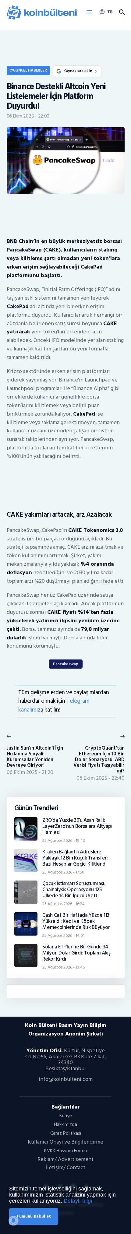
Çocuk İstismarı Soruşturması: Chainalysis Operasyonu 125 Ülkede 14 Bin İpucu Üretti (73, 890)
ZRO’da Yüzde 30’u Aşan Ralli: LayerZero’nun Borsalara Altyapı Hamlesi (77, 826)
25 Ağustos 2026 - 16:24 (63, 903)
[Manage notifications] (13, 1220)
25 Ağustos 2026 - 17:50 (63, 872)
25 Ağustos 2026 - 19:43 (63, 840)
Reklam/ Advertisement (65, 1159)
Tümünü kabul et (33, 1216)
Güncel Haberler (30, 70)
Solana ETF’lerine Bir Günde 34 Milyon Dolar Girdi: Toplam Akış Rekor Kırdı (76, 953)
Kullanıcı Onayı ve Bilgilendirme (65, 1141)
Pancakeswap (65, 663)
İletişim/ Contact (65, 1167)
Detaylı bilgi (78, 1201)
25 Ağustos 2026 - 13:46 (63, 967)
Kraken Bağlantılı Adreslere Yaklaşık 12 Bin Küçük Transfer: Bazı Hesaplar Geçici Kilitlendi (75, 858)
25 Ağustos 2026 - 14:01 (63, 935)
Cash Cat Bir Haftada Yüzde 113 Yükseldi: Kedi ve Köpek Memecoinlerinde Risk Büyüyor (76, 921)
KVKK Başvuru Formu (65, 1151)
